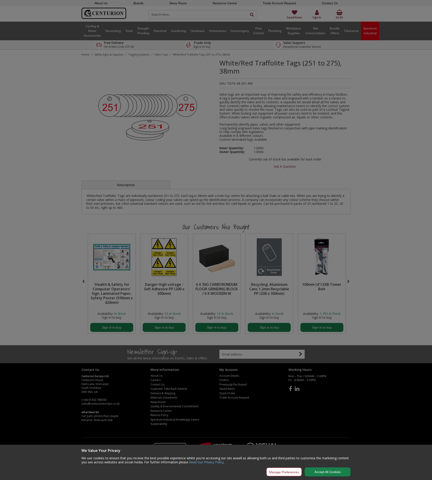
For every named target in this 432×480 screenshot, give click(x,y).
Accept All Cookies (328, 472)
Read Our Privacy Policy (206, 462)
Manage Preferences (284, 472)
